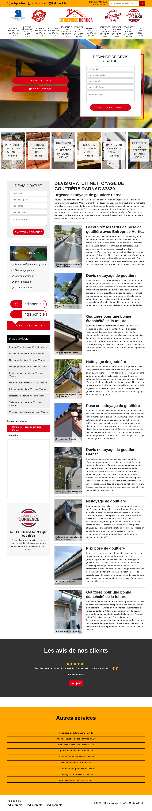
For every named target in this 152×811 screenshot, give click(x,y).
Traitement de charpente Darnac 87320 (76, 768)
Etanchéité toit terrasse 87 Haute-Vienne (129, 31)
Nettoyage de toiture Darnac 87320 (76, 774)
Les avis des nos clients (140, 31)
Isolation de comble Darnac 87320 (76, 762)
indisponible (18, 3)
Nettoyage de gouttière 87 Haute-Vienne (104, 31)
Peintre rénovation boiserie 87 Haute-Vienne (27, 31)
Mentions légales (137, 803)
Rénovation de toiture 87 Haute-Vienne (13, 31)
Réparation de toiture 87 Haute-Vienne (40, 31)
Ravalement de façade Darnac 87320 (76, 756)
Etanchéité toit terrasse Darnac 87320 (76, 744)
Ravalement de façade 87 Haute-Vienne (92, 31)
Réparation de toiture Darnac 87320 (76, 733)
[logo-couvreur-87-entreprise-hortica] (76, 15)
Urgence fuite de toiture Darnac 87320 (76, 750)
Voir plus (76, 683)
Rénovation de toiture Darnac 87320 (76, 780)
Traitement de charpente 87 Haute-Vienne (66, 31)
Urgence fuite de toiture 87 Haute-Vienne (116, 31)
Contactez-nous (40, 80)
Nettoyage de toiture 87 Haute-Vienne (53, 31)
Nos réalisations (40, 89)
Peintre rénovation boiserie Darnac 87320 (76, 739)
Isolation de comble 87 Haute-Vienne (79, 31)
